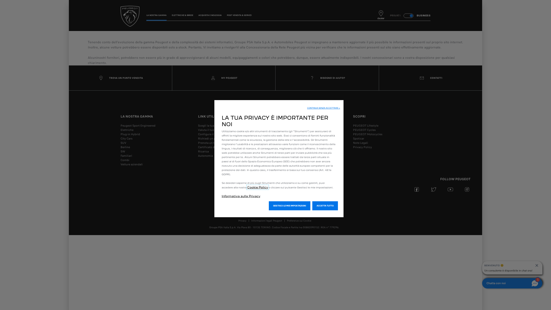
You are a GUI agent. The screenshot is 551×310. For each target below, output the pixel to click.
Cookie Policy (257, 187)
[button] (323, 108)
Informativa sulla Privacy (241, 196)
